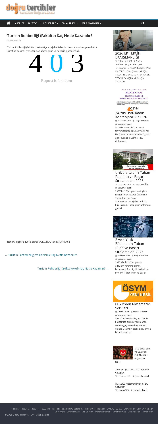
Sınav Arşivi (68, 23)
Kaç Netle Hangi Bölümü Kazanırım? (67, 409)
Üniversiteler (129, 409)
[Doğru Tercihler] (30, 5)
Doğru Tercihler (142, 120)
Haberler (19, 23)
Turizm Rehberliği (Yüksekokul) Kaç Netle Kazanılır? (73, 268)
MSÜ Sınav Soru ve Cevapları (142, 350)
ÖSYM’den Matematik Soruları (132, 306)
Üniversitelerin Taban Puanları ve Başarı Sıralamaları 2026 (132, 176)
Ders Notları (148, 411)
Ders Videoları (134, 411)
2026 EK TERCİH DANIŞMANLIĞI (128, 55)
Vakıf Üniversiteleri (145, 409)
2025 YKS (32, 23)
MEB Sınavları (87, 411)
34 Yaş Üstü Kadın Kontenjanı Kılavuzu (131, 114)
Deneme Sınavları (102, 411)
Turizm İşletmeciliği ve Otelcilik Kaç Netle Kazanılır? (41, 255)
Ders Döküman (90, 23)
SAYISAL (110, 409)
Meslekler (101, 409)
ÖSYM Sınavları (73, 411)
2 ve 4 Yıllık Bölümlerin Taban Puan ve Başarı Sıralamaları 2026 (129, 245)
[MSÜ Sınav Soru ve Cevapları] (123, 347)
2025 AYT (46, 409)
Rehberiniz (49, 23)
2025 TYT (36, 409)
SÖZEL (119, 409)
